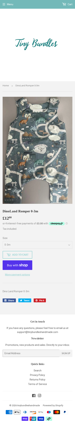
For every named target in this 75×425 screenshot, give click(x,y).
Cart (69, 4)
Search (38, 370)
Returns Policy (37, 379)
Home (6, 85)
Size (5, 238)
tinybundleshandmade (28, 405)
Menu (10, 4)
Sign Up (66, 353)
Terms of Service (37, 384)
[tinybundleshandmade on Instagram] (39, 396)
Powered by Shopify (53, 405)
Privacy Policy (37, 375)
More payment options (17, 274)
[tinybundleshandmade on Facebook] (34, 396)
